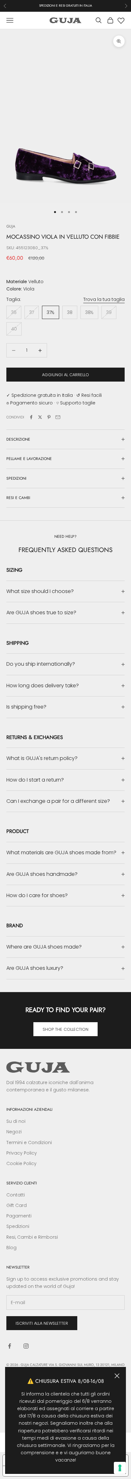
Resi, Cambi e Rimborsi (32, 1237)
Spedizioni (17, 1226)
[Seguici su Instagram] (26, 1346)
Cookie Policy (21, 1163)
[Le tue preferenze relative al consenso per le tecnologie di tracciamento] (120, 1468)
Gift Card (16, 1205)
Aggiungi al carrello (65, 375)
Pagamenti (18, 1216)
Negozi (14, 1132)
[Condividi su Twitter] (40, 417)
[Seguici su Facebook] (9, 1346)
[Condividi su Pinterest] (49, 417)
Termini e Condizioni (29, 1142)
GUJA (10, 226)
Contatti (15, 1195)
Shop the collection (65, 1029)
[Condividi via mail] (57, 417)
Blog (11, 1247)
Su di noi (15, 1121)
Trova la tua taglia (104, 299)
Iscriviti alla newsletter (42, 1323)
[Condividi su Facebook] (31, 417)
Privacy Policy (21, 1153)
